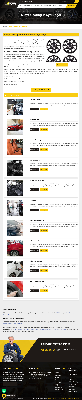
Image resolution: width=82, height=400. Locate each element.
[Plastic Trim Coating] (15, 289)
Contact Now (69, 350)
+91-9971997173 (28, 1)
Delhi (14, 324)
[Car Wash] (15, 208)
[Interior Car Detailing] (15, 188)
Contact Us (61, 5)
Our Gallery (47, 5)
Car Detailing (34, 120)
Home (5, 26)
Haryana (19, 324)
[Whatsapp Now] (4, 391)
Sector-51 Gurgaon (70, 313)
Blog (56, 385)
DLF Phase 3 (59, 313)
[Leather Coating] (15, 147)
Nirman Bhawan (8, 315)
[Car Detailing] (15, 127)
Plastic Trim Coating (37, 281)
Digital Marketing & (62, 398)
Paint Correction (35, 241)
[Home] (20, 6)
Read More (33, 109)
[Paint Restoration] (15, 269)
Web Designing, (52, 398)
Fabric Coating (35, 160)
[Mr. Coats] (10, 4)
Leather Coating (35, 140)
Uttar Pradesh (7, 324)
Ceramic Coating (35, 99)
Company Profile (27, 5)
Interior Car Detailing (37, 180)
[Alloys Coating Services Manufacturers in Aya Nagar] (62, 50)
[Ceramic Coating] (15, 107)
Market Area (59, 390)
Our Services (37, 5)
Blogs (54, 5)
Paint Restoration (36, 261)
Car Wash (33, 200)
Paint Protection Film (37, 221)
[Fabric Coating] (15, 168)
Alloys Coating (73, 391)
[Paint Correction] (15, 248)
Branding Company (73, 398)
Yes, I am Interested (42, 90)
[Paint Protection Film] (15, 228)
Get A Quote (62, 65)
